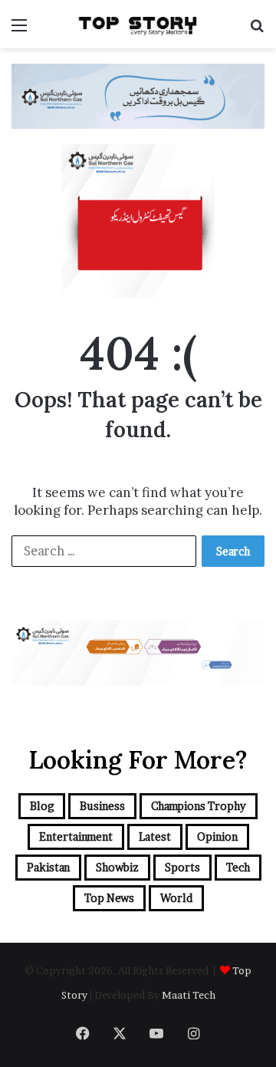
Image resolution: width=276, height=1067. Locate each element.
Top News (109, 897)
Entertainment (76, 836)
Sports (182, 867)
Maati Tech (188, 995)
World (176, 897)
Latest (155, 836)
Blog (42, 805)
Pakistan (48, 867)
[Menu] (19, 30)
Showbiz (117, 867)
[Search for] (256, 30)
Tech (238, 867)
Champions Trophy (198, 805)
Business (102, 805)
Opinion (217, 836)
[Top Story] (138, 24)
